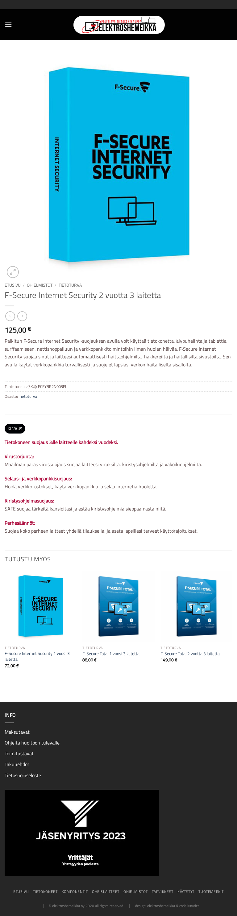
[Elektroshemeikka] (118, 24)
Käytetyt (185, 891)
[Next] (232, 624)
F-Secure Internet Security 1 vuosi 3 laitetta (37, 656)
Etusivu (13, 285)
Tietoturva (70, 285)
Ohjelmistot (39, 285)
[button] (8, 24)
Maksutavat (17, 732)
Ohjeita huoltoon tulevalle (32, 742)
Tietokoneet (45, 891)
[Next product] (10, 316)
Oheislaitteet (105, 891)
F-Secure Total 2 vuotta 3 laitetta (190, 654)
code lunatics (189, 905)
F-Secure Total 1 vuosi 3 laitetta (110, 654)
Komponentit (75, 891)
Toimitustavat (19, 753)
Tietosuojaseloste (23, 775)
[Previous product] (22, 316)
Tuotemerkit (211, 891)
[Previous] (5, 624)
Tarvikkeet (162, 891)
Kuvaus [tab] (15, 429)
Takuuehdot (17, 764)
